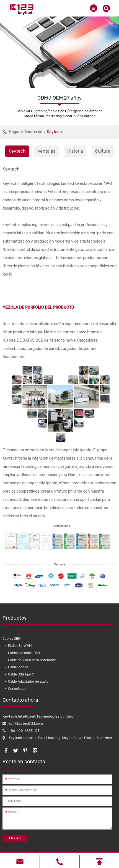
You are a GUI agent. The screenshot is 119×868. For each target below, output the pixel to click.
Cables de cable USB (24, 653)
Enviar (15, 838)
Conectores (17, 689)
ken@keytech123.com (26, 724)
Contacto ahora (20, 700)
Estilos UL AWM (20, 646)
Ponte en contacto (23, 762)
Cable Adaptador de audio (28, 681)
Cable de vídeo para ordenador (32, 660)
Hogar (14, 132)
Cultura (102, 151)
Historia (75, 151)
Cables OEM (11, 639)
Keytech (54, 132)
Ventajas (46, 151)
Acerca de (33, 132)
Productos (14, 618)
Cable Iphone (18, 667)
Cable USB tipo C (21, 674)
